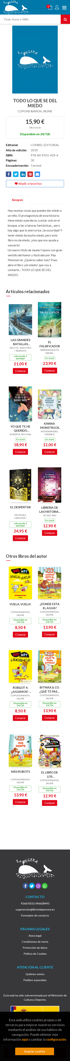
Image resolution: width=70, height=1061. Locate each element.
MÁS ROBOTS (20, 771)
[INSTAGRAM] (38, 886)
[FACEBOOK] (25, 886)
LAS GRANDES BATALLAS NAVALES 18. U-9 (20, 342)
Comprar (20, 370)
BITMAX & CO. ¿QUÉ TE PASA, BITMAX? (49, 689)
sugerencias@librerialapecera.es (35, 909)
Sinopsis (17, 200)
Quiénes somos (35, 974)
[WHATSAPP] (45, 886)
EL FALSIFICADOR (49, 344)
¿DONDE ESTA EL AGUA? (50, 606)
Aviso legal (35, 935)
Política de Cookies (35, 953)
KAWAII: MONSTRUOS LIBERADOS (49, 425)
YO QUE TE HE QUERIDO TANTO (20, 428)
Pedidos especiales (35, 980)
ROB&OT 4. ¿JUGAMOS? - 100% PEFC (20, 689)
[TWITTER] (32, 886)
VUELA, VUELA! (20, 604)
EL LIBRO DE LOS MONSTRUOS (49, 774)
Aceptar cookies (34, 1051)
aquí (25, 1039)
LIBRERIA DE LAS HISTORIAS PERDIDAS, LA (49, 509)
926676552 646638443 (35, 903)
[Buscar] (65, 19)
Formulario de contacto (35, 915)
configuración (56, 1039)
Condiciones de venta (35, 941)
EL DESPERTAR (20, 507)
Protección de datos (35, 947)
